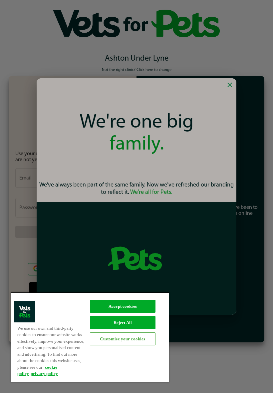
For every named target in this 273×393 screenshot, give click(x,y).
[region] (90, 337)
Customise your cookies (122, 338)
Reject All (123, 322)
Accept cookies (123, 306)
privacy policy (44, 373)
